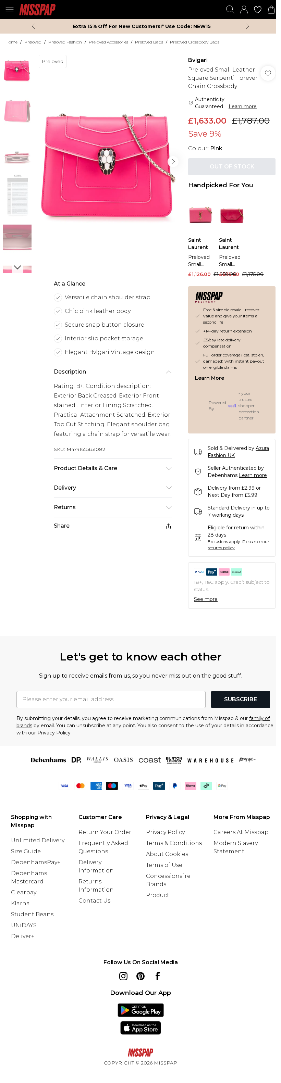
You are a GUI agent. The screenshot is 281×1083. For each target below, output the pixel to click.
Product (157, 895)
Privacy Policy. (54, 733)
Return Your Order (104, 832)
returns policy (221, 547)
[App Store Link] (141, 1019)
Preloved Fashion (65, 42)
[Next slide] (247, 26)
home (11, 42)
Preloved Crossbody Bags (194, 42)
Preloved (32, 42)
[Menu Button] (9, 9)
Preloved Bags (149, 42)
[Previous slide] (33, 26)
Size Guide (26, 851)
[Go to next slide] (173, 161)
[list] (109, 162)
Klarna (20, 903)
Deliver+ (22, 936)
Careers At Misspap (241, 832)
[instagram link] (123, 976)
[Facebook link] (158, 976)
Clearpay (23, 892)
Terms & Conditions (174, 843)
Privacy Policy (165, 832)
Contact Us (94, 900)
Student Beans (32, 914)
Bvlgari (198, 60)
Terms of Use (164, 865)
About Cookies (167, 854)
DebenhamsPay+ (35, 862)
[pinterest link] (140, 976)
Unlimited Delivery (37, 840)
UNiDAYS (24, 925)
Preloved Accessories (108, 42)
